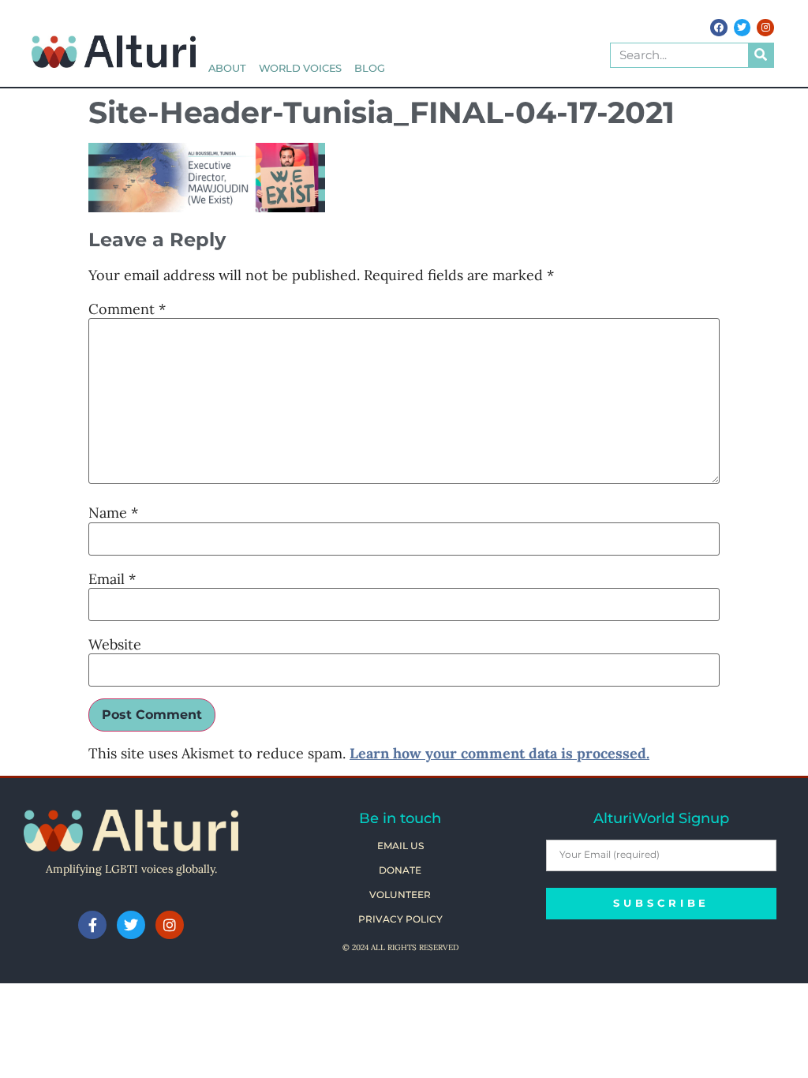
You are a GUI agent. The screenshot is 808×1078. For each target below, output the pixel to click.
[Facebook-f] (92, 925)
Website (114, 645)
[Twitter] (742, 27)
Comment (127, 309)
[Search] (760, 55)
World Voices (300, 68)
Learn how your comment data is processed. (499, 753)
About (227, 68)
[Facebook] (719, 27)
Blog (369, 68)
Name (113, 513)
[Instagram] (765, 27)
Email (112, 579)
